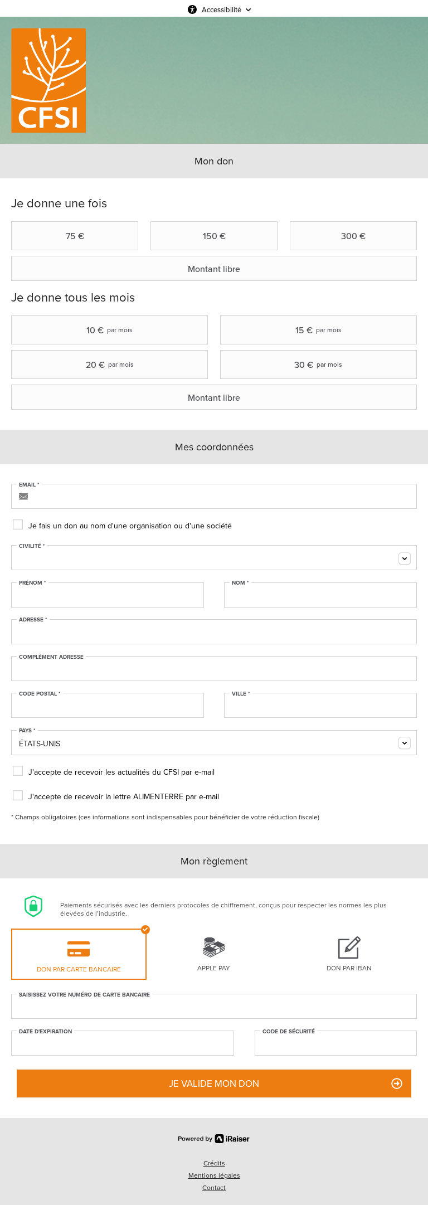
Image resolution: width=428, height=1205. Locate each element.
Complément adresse (51, 657)
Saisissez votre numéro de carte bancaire (84, 995)
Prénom (32, 583)
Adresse (33, 619)
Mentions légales (214, 1175)
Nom (240, 583)
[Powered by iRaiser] (214, 1138)
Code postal (40, 694)
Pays (27, 730)
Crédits (214, 1163)
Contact (214, 1187)
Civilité (32, 546)
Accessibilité (221, 9)
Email (29, 485)
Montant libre (214, 269)
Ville (241, 694)
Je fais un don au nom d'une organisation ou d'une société (130, 525)
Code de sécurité (288, 1031)
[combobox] (214, 557)
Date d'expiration (45, 1031)
